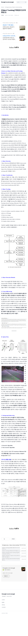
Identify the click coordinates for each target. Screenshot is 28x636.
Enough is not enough (7, 2)
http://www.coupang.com (9, 22)
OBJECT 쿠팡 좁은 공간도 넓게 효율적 (8, 25)
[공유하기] (6, 539)
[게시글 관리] (8, 539)
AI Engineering (5, 545)
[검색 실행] (25, 2)
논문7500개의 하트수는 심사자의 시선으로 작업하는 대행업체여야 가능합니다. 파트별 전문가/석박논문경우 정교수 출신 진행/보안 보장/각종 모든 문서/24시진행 (9, 38)
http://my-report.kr (7, 33)
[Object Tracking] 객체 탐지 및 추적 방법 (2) (10, 550)
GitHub (3, 604)
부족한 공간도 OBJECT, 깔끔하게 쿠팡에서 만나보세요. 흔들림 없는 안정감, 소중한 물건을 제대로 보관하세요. (9, 28)
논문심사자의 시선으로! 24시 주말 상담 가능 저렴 (9, 36)
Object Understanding (14, 545)
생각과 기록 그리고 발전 (7, 573)
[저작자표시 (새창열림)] (17, 539)
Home (2, 7)
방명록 (3, 602)
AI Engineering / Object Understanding (13, 7)
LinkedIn (4, 607)
